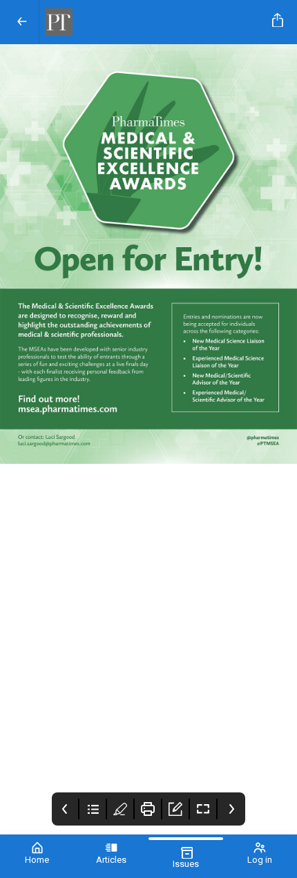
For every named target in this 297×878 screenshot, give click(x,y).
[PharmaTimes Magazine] (153, 22)
